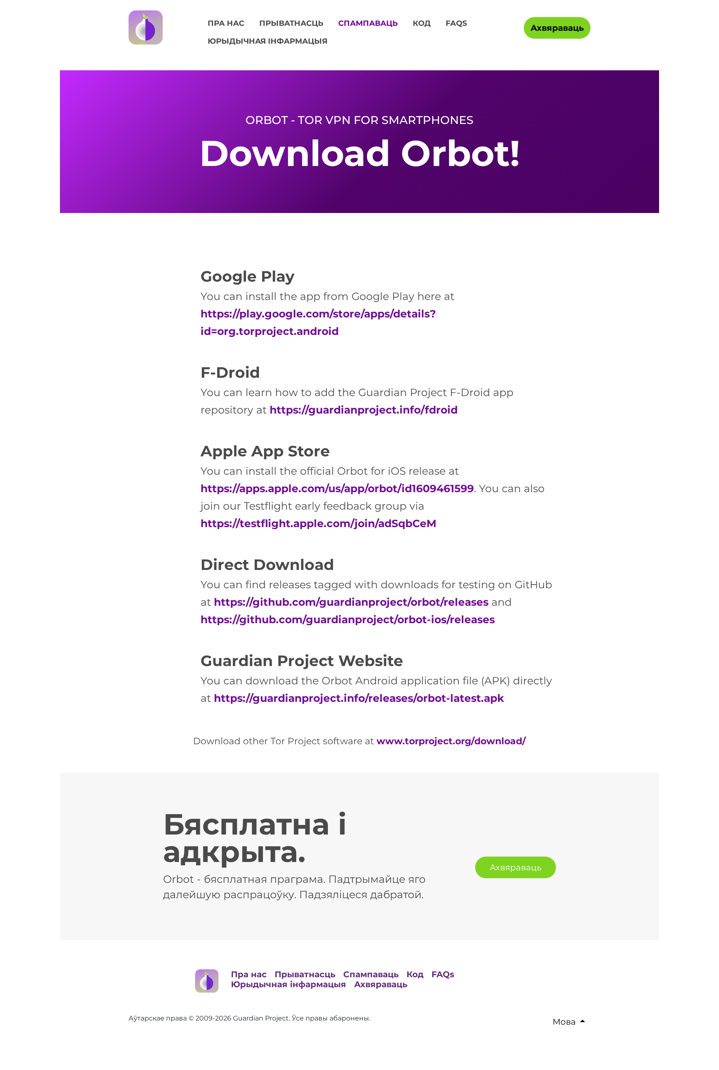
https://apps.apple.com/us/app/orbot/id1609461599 (337, 488)
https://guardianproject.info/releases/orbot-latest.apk (359, 698)
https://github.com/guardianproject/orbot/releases (351, 602)
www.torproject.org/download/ (451, 741)
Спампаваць (368, 23)
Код (422, 23)
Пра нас (226, 23)
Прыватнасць (291, 23)
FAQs (456, 23)
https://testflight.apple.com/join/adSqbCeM (318, 523)
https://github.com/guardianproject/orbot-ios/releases (348, 619)
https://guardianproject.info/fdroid (364, 410)
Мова (564, 1022)
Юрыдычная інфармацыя (267, 41)
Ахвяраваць (557, 28)
